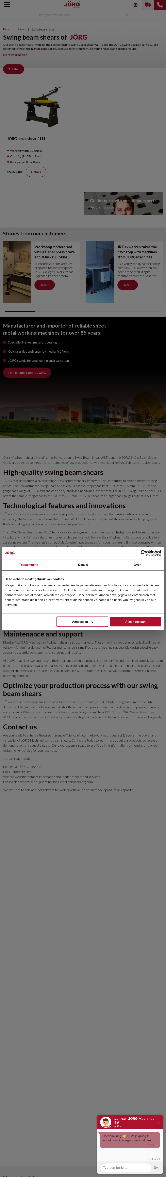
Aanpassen (80, 621)
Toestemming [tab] (28, 564)
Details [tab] (83, 564)
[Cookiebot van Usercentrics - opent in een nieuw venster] (143, 553)
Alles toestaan (135, 621)
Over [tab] (137, 564)
